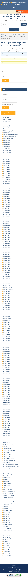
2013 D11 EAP (6, 227)
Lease (4, 487)
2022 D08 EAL (6, 402)
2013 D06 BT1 (6, 218)
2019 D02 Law (6, 369)
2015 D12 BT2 (6, 284)
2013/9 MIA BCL (7, 233)
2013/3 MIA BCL (7, 231)
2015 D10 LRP (6, 280)
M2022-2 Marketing (8, 508)
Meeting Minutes (7, 524)
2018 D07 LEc (6, 355)
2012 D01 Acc (6, 181)
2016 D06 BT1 (6, 305)
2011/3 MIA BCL (7, 177)
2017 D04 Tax (6, 326)
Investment (6, 481)
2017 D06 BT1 (6, 330)
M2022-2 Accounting (8, 501)
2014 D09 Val (6, 251)
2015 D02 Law (6, 264)
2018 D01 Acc (6, 344)
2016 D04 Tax (6, 301)
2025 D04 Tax (6, 423)
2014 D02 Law (6, 237)
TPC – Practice (6, 547)
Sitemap (14, 565)
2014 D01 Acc (6, 235)
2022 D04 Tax (6, 396)
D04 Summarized (7, 456)
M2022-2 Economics (8, 505)
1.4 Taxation (6, 123)
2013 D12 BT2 (6, 229)
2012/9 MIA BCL (7, 206)
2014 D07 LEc (6, 247)
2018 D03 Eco (6, 348)
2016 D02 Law (6, 297)
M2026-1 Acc (6, 512)
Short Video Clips (7, 538)
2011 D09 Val (6, 169)
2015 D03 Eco (6, 266)
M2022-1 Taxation (7, 499)
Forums (8, 49)
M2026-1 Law (6, 518)
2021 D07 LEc (6, 392)
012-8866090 (6, 2)
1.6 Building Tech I (7, 127)
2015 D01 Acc (6, 262)
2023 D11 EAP (6, 415)
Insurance (5, 479)
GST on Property (7, 476)
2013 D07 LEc (6, 220)
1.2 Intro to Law (7, 119)
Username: (4, 67)
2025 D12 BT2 (6, 437)
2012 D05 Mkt (6, 189)
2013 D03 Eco (6, 212)
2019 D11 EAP (6, 386)
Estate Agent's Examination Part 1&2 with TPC (14, 16)
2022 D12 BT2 (6, 410)
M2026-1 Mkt (6, 520)
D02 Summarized (7, 454)
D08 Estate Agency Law (9, 460)
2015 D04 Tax (6, 268)
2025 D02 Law (6, 419)
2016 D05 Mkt (6, 303)
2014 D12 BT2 (6, 256)
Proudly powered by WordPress (11, 569)
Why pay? (17, 4)
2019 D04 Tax (6, 373)
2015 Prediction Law (8, 287)
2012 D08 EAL (6, 194)
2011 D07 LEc (6, 165)
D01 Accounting (7, 452)
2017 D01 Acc (6, 320)
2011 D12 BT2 (6, 175)
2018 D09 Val (6, 359)
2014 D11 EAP (6, 255)
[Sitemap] (14, 7)
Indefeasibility (6, 477)
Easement (5, 472)
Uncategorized (6, 551)
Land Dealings (6, 485)
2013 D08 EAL (6, 222)
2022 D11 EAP (6, 408)
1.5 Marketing (6, 125)
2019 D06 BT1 (6, 377)
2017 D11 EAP (6, 340)
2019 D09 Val (6, 382)
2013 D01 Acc (6, 208)
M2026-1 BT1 (6, 514)
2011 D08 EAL (6, 167)
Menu (16, 30)
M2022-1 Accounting (8, 489)
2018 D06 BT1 (6, 353)
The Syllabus (6, 541)
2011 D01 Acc (6, 154)
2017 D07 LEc (6, 332)
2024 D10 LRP (6, 417)
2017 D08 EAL (6, 334)
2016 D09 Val (6, 311)
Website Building (7, 553)
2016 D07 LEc (6, 307)
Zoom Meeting (7, 555)
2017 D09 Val (6, 336)
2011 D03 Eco (6, 158)
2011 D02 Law (6, 156)
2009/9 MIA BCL (7, 146)
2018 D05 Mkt (6, 351)
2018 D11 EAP (6, 363)
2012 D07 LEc (6, 193)
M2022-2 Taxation (7, 510)
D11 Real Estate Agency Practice (11, 466)
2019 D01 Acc (6, 367)
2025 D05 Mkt (6, 425)
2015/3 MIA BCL (7, 291)
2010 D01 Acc (6, 148)
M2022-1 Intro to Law (8, 495)
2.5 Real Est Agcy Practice (9, 136)
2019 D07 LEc (6, 379)
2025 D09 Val (6, 431)
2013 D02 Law (6, 210)
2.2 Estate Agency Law (8, 130)
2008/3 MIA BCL (7, 140)
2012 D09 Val (6, 196)
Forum (3, 36)
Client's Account (7, 448)
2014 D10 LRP (6, 253)
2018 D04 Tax (6, 350)
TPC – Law (6, 545)
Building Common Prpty (9, 444)
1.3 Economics (6, 121)
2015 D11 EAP (6, 282)
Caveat (5, 446)
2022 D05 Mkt (6, 398)
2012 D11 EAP (6, 200)
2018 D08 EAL (6, 357)
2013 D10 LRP (6, 225)
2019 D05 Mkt (6, 375)
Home (3, 49)
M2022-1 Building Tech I (9, 491)
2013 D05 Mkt (6, 216)
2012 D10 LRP (6, 198)
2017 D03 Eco (6, 324)
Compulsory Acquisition (9, 450)
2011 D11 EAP (6, 173)
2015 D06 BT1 (6, 272)
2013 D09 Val (6, 224)
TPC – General (6, 543)
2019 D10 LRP (6, 384)
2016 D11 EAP (6, 315)
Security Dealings (7, 536)
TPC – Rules (6, 549)
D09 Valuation (6, 462)
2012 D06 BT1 (6, 191)
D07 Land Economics (8, 458)
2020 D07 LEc (6, 390)
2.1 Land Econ (6, 129)
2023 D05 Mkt (6, 412)
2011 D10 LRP (6, 171)
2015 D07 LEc (6, 274)
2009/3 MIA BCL (7, 144)
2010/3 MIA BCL (7, 150)
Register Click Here (8, 113)
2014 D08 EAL (6, 249)
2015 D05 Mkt (6, 270)
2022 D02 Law (6, 394)
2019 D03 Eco (6, 371)
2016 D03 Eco (6, 299)
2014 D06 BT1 (6, 245)
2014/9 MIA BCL (7, 260)
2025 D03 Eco (6, 421)
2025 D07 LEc (6, 427)
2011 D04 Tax (6, 160)
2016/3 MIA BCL (7, 319)
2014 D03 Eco (6, 239)
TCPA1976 (5, 539)
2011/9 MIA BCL (7, 179)
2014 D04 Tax (6, 241)
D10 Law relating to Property (10, 464)
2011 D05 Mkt (6, 162)
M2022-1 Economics (8, 493)
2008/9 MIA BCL (7, 142)
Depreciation (6, 470)
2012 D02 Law (6, 183)
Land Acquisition (7, 483)
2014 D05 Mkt (6, 243)
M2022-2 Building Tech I (9, 503)
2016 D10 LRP (6, 313)
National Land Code (8, 530)
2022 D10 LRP (6, 406)
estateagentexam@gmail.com (19, 2)
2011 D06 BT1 (6, 163)
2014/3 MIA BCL (7, 258)
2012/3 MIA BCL (7, 204)
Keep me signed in (7, 76)
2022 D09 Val (6, 404)
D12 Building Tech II (8, 468)
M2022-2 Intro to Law (8, 507)
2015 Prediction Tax (8, 289)
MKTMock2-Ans (7, 528)
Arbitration (5, 441)
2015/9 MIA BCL (7, 293)
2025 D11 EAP (6, 435)
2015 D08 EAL (6, 276)
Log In (5, 80)
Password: (4, 71)
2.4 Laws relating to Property (10, 134)
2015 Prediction (7, 286)
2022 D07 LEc (6, 400)
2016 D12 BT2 (6, 317)
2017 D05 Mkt (6, 328)
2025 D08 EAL (6, 429)
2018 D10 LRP (6, 361)
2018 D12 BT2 (6, 365)
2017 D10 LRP (6, 338)
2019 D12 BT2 (6, 388)
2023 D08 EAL (6, 413)
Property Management (9, 534)
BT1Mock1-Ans (7, 443)
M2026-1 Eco (6, 516)
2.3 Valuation (6, 132)
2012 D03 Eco (6, 185)
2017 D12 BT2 (6, 342)
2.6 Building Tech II (8, 138)
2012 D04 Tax (6, 187)
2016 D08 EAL (6, 309)
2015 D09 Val (6, 278)
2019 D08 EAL (6, 381)
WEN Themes (15, 571)
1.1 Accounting (6, 117)
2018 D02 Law (6, 346)
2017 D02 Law (6, 322)
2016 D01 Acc (6, 295)
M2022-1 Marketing (8, 497)
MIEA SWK (5, 526)
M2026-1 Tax (6, 522)
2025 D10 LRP (6, 433)
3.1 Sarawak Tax (7, 439)
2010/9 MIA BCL (7, 152)
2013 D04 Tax (6, 214)
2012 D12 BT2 (6, 202)
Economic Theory (7, 474)
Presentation (6, 532)
